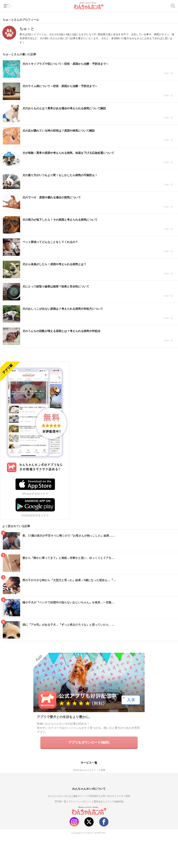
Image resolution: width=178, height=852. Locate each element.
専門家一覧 (60, 801)
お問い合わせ (107, 796)
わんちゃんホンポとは (59, 796)
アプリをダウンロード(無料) (89, 742)
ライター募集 (123, 796)
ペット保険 (99, 770)
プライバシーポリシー (80, 801)
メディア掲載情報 (114, 801)
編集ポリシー (80, 796)
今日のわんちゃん (82, 770)
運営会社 (98, 801)
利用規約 (93, 796)
